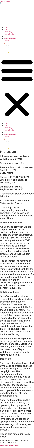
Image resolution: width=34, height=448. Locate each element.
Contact (7, 41)
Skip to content (5, 1)
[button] (17, 87)
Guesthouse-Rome (10, 38)
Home (6, 27)
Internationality (9, 34)
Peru (5, 36)
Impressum (4, 445)
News (6, 29)
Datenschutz (14, 445)
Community (8, 32)
